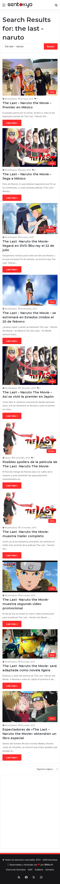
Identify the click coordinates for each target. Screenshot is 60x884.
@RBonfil (48, 864)
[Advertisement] (30, 811)
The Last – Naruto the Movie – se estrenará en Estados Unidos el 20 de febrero (29, 317)
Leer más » (12, 123)
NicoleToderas (11, 99)
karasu (8, 458)
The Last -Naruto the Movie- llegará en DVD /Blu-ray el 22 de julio (28, 246)
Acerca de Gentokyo (16, 869)
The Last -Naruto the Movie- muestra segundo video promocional (25, 604)
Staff (30, 869)
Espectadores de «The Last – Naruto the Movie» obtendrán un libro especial (29, 734)
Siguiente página (45, 769)
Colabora (39, 869)
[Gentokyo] (20, 5)
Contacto (49, 869)
